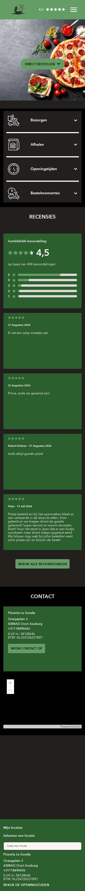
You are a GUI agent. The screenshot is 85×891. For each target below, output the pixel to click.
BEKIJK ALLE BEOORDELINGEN (42, 564)
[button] (10, 683)
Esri (78, 726)
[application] (42, 702)
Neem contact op (26, 648)
